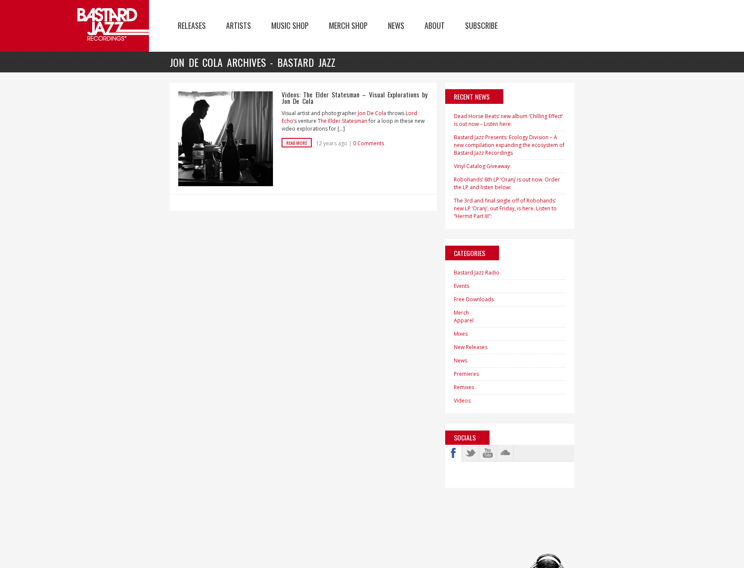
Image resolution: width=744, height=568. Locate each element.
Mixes (461, 333)
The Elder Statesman (342, 121)
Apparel (464, 320)
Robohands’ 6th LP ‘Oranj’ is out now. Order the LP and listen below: (507, 183)
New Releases (470, 347)
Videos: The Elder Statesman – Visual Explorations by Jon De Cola (355, 97)
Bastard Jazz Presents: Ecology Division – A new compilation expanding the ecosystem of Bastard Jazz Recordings (509, 145)
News (460, 360)
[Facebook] (453, 453)
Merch (461, 312)
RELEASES (192, 25)
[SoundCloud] (505, 453)
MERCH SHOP (348, 25)
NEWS (396, 25)
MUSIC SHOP (290, 25)
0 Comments (368, 143)
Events (461, 286)
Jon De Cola (372, 113)
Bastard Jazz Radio (476, 272)
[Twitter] (470, 453)
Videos (462, 400)
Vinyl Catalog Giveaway (482, 166)
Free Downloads (474, 299)
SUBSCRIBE (481, 25)
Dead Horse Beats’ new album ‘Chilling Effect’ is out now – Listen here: (508, 120)
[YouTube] (488, 453)
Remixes (464, 387)
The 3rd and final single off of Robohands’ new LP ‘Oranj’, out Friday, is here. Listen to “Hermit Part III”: (505, 208)
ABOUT (435, 25)
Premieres (466, 374)
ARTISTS (238, 25)
